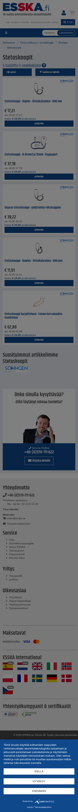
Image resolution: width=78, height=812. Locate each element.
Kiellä (39, 771)
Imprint (30, 807)
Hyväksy (39, 781)
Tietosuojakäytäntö (43, 807)
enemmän (39, 791)
